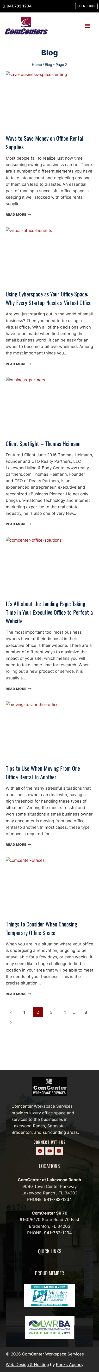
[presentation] (49, 100)
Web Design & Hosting (27, 1364)
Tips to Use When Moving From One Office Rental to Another (43, 772)
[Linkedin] (59, 1151)
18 (85, 1012)
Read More (18, 214)
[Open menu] (89, 26)
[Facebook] (40, 1151)
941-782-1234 (58, 1199)
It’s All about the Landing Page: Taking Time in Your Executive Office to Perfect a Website (49, 612)
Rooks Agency (69, 1364)
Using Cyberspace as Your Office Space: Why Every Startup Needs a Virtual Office (49, 298)
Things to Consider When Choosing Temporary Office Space (41, 928)
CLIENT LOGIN (86, 6)
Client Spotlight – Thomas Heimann (43, 443)
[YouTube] (49, 1151)
